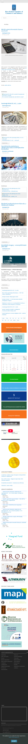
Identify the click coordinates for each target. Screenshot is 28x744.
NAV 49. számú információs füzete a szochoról (12, 30)
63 (21, 318)
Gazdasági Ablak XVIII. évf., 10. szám (10, 290)
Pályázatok (16, 654)
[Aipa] (14, 569)
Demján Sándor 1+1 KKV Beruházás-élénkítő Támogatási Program (12, 300)
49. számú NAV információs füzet (14, 69)
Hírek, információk (4, 656)
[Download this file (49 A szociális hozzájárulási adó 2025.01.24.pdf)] (14, 94)
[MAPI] (14, 594)
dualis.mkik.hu (8, 85)
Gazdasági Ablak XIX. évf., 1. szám (11, 103)
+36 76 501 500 (6, 730)
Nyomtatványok (4, 669)
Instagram (8, 21)
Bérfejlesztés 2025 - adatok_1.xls (9, 196)
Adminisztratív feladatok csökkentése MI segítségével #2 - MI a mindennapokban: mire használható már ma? (11, 511)
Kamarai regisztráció (5, 659)
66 (5, 320)
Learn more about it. (14, 737)
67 (8, 320)
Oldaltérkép (3, 654)
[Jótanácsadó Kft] (14, 610)
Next (14, 320)
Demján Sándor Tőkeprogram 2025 (10, 296)
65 (2, 320)
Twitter (5, 21)
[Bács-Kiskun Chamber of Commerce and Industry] (14, 6)
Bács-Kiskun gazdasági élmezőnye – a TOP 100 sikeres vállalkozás (12, 293)
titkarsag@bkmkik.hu (7, 732)
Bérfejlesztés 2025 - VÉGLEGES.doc (10, 191)
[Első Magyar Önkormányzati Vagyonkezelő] (14, 602)
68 (11, 320)
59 (10, 318)
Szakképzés (3, 663)
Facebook (3, 21)
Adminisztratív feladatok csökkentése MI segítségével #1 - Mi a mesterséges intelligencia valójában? (12, 493)
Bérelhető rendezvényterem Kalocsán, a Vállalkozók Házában (13, 204)
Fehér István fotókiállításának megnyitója (12, 504)
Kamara (2, 658)
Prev (7, 318)
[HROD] (14, 558)
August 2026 (14, 358)
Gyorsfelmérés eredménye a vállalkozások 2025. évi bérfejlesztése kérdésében (12, 147)
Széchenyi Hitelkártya (18, 656)
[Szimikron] (14, 580)
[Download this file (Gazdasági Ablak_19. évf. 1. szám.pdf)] (14, 138)
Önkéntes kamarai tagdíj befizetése (14, 331)
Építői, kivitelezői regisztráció (6, 661)
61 (15, 318)
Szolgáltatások (4, 664)
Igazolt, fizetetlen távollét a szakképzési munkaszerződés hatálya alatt (11, 310)
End (18, 320)
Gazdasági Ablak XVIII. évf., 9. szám (10, 307)
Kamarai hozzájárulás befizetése (14, 329)
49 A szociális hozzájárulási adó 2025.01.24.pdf (12, 97)
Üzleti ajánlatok (17, 661)
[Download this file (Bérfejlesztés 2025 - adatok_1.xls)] (14, 194)
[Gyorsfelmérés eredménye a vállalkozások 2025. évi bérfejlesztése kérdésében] (14, 163)
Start (3, 318)
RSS (10, 21)
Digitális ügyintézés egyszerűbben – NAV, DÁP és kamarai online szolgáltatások (13, 499)
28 (17, 369)
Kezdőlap (15, 664)
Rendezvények (16, 663)
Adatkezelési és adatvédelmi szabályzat (19, 667)
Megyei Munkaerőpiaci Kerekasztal (5, 667)
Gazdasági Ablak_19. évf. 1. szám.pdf (10, 140)
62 (18, 318)
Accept (14, 741)
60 (13, 318)
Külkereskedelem (17, 659)
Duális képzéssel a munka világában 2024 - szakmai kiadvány (14, 314)
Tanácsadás (16, 658)
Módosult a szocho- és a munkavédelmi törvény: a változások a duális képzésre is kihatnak (13, 303)
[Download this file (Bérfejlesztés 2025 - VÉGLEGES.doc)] (14, 189)
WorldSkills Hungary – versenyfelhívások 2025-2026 (13, 245)
